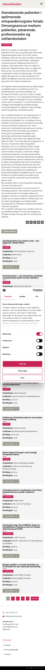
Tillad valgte (22, 371)
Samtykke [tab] (8, 296)
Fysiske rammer (9, 231)
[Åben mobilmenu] (41, 4)
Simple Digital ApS (39, 668)
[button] (27, 222)
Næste (34, 598)
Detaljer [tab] (23, 296)
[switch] (39, 340)
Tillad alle (22, 364)
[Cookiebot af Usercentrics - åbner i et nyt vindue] (32, 290)
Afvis (22, 378)
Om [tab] (36, 296)
